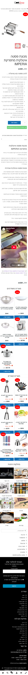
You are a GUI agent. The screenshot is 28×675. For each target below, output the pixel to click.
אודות (23, 597)
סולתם (23, 540)
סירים (23, 622)
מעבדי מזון (22, 639)
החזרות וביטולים (21, 612)
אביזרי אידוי (22, 633)
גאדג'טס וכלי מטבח (16, 8)
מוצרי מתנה (22, 643)
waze (21, 673)
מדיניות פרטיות (21, 610)
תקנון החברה (22, 601)
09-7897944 (20, 650)
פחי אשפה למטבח (20, 629)
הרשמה (14, 586)
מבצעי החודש (21, 641)
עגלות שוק (22, 631)
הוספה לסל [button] (7, 317)
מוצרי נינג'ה (21, 546)
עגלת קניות (22, 603)
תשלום (23, 605)
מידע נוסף (21, 344)
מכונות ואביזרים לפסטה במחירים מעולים (14, 271)
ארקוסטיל (22, 537)
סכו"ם (23, 635)
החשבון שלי (22, 607)
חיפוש (7, 673)
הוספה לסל (14, 122)
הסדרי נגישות (22, 614)
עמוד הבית (23, 8)
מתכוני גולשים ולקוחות (19, 555)
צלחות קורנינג (21, 549)
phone (25, 673)
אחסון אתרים (14, 670)
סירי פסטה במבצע (20, 273)
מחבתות (23, 624)
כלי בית (23, 534)
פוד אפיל (22, 543)
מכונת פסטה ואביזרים (6, 8)
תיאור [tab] (25, 139)
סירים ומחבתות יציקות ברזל (18, 627)
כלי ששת (23, 637)
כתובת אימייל (14, 568)
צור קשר (23, 616)
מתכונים (22, 552)
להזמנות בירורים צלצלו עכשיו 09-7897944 (16, 127)
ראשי (23, 595)
